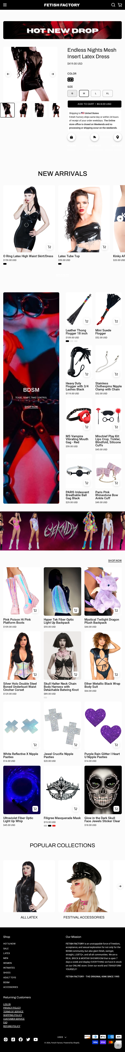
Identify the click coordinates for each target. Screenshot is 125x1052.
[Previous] (8, 74)
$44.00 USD (90, 627)
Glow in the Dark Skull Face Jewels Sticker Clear (102, 820)
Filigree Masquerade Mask (62, 818)
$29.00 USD (72, 502)
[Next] (52, 74)
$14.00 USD (9, 761)
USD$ (60, 1037)
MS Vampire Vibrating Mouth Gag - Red (77, 439)
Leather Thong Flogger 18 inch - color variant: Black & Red (75, 341)
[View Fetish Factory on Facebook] (20, 1039)
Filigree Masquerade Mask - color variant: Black (49, 826)
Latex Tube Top (69, 256)
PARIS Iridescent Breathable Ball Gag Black (77, 495)
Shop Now (62, 274)
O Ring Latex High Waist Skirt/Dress (28, 256)
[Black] (70, 79)
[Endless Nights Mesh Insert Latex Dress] (7, 110)
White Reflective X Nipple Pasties (20, 756)
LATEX (6, 953)
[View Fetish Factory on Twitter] (28, 1039)
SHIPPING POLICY (12, 1015)
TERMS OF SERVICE (13, 1011)
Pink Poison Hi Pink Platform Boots (17, 621)
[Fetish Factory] (62, 5)
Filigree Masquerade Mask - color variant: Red (54, 826)
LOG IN (7, 1004)
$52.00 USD (101, 338)
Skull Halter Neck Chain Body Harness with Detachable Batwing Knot (61, 686)
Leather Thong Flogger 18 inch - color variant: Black (67, 341)
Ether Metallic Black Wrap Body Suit (102, 685)
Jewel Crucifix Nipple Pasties (58, 756)
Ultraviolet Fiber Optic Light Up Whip (18, 820)
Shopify (76, 1043)
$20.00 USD (50, 761)
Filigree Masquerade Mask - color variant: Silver (45, 826)
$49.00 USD (101, 502)
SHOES (6, 972)
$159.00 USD (9, 260)
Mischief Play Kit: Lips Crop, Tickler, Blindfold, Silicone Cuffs (108, 441)
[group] (62, 226)
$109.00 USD (72, 338)
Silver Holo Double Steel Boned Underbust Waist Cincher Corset (20, 686)
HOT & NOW (9, 943)
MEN (5, 958)
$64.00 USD (90, 691)
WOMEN (7, 963)
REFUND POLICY (11, 1026)
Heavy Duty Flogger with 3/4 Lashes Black (77, 386)
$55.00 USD (50, 627)
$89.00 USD (50, 694)
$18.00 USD (90, 825)
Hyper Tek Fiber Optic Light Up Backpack (59, 621)
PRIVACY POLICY (12, 1007)
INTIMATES (9, 967)
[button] (113, 5)
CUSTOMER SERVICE (14, 1019)
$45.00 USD (101, 449)
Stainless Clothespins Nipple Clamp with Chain (108, 386)
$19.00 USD (50, 822)
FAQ (5, 1022)
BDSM (6, 982)
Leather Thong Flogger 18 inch (77, 332)
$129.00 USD (9, 694)
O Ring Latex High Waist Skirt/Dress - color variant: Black (5, 264)
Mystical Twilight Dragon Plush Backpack (101, 621)
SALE (6, 948)
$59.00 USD (64, 260)
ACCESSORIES (10, 987)
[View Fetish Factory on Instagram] (5, 1039)
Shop (6, 936)
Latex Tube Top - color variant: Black (60, 264)
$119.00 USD (72, 394)
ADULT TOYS (9, 977)
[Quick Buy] (50, 247)
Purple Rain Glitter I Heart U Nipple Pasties (102, 756)
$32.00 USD (101, 394)
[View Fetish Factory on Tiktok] (13, 1039)
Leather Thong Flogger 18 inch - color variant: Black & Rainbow (71, 341)
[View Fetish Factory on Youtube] (35, 1039)
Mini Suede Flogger (103, 332)
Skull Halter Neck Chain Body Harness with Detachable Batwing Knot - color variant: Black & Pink (45, 697)
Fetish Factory (56, 1043)
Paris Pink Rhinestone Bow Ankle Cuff (106, 495)
